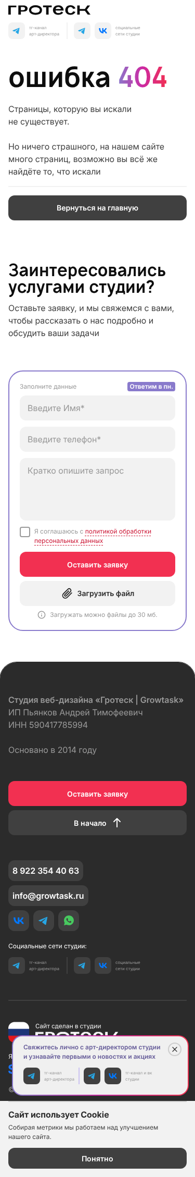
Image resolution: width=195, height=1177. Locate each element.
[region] (97, 501)
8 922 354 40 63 (45, 870)
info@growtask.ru (48, 895)
